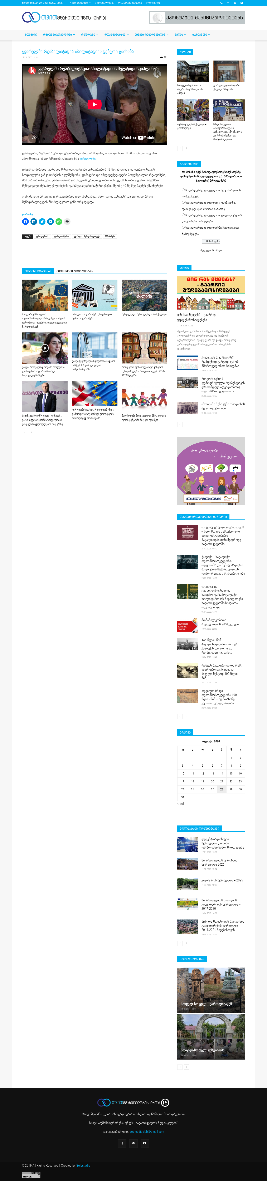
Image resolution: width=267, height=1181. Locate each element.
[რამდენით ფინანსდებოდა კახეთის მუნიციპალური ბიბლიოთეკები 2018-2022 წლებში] (144, 348)
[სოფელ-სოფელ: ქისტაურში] (211, 1037)
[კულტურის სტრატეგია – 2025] (187, 884)
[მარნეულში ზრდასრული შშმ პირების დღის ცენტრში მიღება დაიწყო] (144, 396)
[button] (222, 2)
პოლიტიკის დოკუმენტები (199, 828)
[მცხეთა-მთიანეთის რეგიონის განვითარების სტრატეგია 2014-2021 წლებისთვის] (187, 927)
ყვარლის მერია (61, 236)
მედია (179, 34)
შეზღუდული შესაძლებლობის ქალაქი (144, 314)
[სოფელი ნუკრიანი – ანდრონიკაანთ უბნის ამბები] (193, 71)
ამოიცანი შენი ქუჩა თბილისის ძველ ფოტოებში (223, 406)
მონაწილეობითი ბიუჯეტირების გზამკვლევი (220, 622)
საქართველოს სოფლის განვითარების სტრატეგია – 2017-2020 (221, 904)
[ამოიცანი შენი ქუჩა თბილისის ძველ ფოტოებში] (187, 408)
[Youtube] (242, 3)
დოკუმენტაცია (115, 34)
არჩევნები (199, 34)
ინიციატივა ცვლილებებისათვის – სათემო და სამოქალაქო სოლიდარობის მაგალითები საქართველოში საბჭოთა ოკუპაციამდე (222, 597)
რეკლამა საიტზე (130, 2)
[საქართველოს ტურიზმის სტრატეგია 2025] (187, 864)
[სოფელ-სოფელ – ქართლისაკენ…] (211, 990)
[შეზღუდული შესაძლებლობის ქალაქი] (144, 295)
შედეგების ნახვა (211, 250)
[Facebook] (228, 3)
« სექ (180, 804)
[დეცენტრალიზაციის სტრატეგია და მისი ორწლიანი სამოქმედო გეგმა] (187, 844)
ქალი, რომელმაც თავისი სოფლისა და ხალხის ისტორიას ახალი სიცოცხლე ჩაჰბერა (43, 371)
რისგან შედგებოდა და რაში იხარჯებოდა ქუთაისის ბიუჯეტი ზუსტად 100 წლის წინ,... (222, 671)
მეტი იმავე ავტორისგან (75, 271)
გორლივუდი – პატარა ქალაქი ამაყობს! (226, 87)
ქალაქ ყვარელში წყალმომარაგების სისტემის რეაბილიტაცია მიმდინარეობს (93, 365)
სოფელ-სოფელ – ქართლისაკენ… (208, 1003)
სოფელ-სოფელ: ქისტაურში (202, 1050)
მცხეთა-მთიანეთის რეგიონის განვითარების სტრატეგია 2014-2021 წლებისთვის (223, 925)
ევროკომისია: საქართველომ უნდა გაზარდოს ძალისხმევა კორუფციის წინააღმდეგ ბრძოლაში (93, 414)
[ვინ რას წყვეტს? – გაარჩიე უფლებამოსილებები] (211, 293)
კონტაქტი (153, 2)
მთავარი (31, 34)
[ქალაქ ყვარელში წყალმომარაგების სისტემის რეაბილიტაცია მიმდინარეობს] (94, 345)
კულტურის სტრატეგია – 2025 (222, 880)
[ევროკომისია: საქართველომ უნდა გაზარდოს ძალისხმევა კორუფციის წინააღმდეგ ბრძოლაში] (94, 393)
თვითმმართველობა (57, 34)
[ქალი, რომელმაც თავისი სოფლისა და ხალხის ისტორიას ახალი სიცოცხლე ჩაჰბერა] (45, 348)
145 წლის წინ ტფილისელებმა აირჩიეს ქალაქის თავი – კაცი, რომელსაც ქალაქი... (219, 646)
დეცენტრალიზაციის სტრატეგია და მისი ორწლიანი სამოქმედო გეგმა (223, 843)
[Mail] (235, 3)
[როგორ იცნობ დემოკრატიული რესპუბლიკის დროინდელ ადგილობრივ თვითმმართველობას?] (187, 382)
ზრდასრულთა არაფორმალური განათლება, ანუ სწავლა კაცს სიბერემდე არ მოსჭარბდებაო (227, 132)
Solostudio (83, 1165)
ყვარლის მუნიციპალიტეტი (87, 236)
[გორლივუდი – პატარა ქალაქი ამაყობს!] (229, 71)
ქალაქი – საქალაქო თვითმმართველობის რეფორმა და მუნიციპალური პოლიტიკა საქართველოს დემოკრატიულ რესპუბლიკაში (223, 565)
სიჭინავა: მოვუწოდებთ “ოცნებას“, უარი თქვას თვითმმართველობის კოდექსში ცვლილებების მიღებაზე (42, 420)
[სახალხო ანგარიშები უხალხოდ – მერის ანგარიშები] (94, 295)
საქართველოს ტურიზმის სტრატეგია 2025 (219, 862)
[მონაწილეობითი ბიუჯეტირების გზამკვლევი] (187, 625)
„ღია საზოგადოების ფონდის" (125, 1114)
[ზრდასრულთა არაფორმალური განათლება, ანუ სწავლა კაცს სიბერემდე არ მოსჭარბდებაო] (229, 110)
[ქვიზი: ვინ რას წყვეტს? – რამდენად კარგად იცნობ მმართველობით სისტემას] (187, 363)
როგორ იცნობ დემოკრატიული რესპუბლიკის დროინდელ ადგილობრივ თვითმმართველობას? (223, 385)
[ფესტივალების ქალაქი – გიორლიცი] (193, 110)
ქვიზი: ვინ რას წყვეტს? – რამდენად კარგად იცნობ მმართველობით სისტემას (220, 361)
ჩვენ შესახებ (79, 2)
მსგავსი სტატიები (38, 271)
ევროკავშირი (42, 236)
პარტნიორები (104, 2)
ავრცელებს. (88, 158)
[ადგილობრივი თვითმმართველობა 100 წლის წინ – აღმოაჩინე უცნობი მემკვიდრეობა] (187, 696)
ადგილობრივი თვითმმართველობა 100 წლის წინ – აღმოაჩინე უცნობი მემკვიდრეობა (219, 697)
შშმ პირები (110, 236)
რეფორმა (88, 34)
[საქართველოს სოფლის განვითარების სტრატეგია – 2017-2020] (187, 904)
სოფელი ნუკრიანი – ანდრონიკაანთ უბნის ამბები (190, 89)
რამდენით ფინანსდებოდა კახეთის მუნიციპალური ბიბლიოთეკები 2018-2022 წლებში (143, 371)
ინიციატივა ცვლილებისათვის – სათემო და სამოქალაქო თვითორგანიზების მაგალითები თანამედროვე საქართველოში (223, 535)
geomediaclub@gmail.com (147, 1131)
